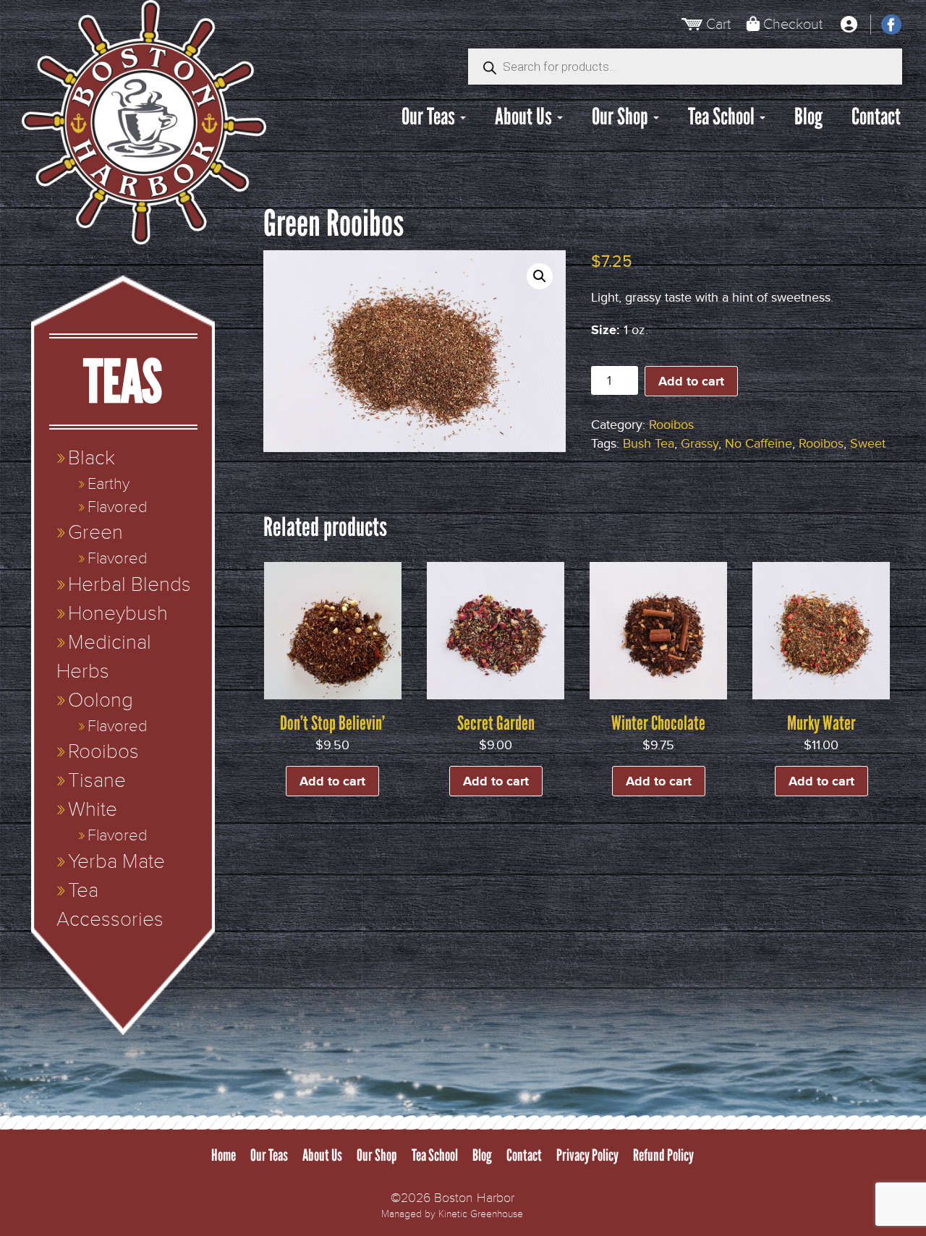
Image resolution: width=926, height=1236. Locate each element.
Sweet (867, 443)
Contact (876, 116)
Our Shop (622, 116)
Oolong (100, 700)
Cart (718, 24)
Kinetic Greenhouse (480, 1214)
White (92, 809)
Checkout (793, 24)
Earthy (108, 484)
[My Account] (849, 25)
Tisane (97, 780)
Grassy (699, 443)
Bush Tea (648, 443)
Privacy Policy (587, 1155)
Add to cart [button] (332, 781)
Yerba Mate (116, 861)
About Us (525, 116)
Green (95, 532)
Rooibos (671, 424)
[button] (540, 276)
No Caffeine (758, 443)
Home (223, 1155)
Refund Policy (663, 1155)
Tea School (723, 116)
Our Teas (430, 116)
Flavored (117, 507)
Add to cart (691, 381)
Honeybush (118, 613)
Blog (808, 116)
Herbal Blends (129, 584)
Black (91, 458)
